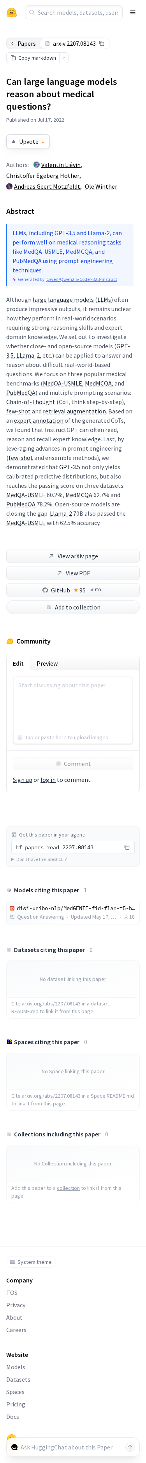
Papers (27, 43)
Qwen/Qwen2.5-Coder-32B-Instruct (81, 279)
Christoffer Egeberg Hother (42, 175)
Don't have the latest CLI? (41, 859)
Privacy (15, 1305)
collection (68, 1187)
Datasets (18, 1379)
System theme (35, 1261)
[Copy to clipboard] (101, 43)
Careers (16, 1330)
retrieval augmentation (74, 411)
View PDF (78, 573)
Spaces (15, 1392)
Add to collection (77, 607)
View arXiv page (78, 556)
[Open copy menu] (64, 57)
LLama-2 (28, 355)
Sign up (22, 779)
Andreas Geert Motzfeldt (47, 186)
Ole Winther (101, 186)
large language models (63, 299)
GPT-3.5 (69, 467)
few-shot (18, 411)
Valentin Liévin (61, 165)
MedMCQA (98, 383)
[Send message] (130, 1447)
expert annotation (38, 420)
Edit (18, 663)
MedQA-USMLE (62, 383)
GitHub (76, 590)
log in (48, 779)
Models (15, 1367)
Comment (77, 764)
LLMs (104, 299)
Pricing (15, 1404)
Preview (47, 663)
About (14, 1317)
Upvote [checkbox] (31, 141)
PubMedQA (20, 392)
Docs (12, 1416)
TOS (12, 1292)
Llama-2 (61, 513)
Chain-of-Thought (30, 402)
